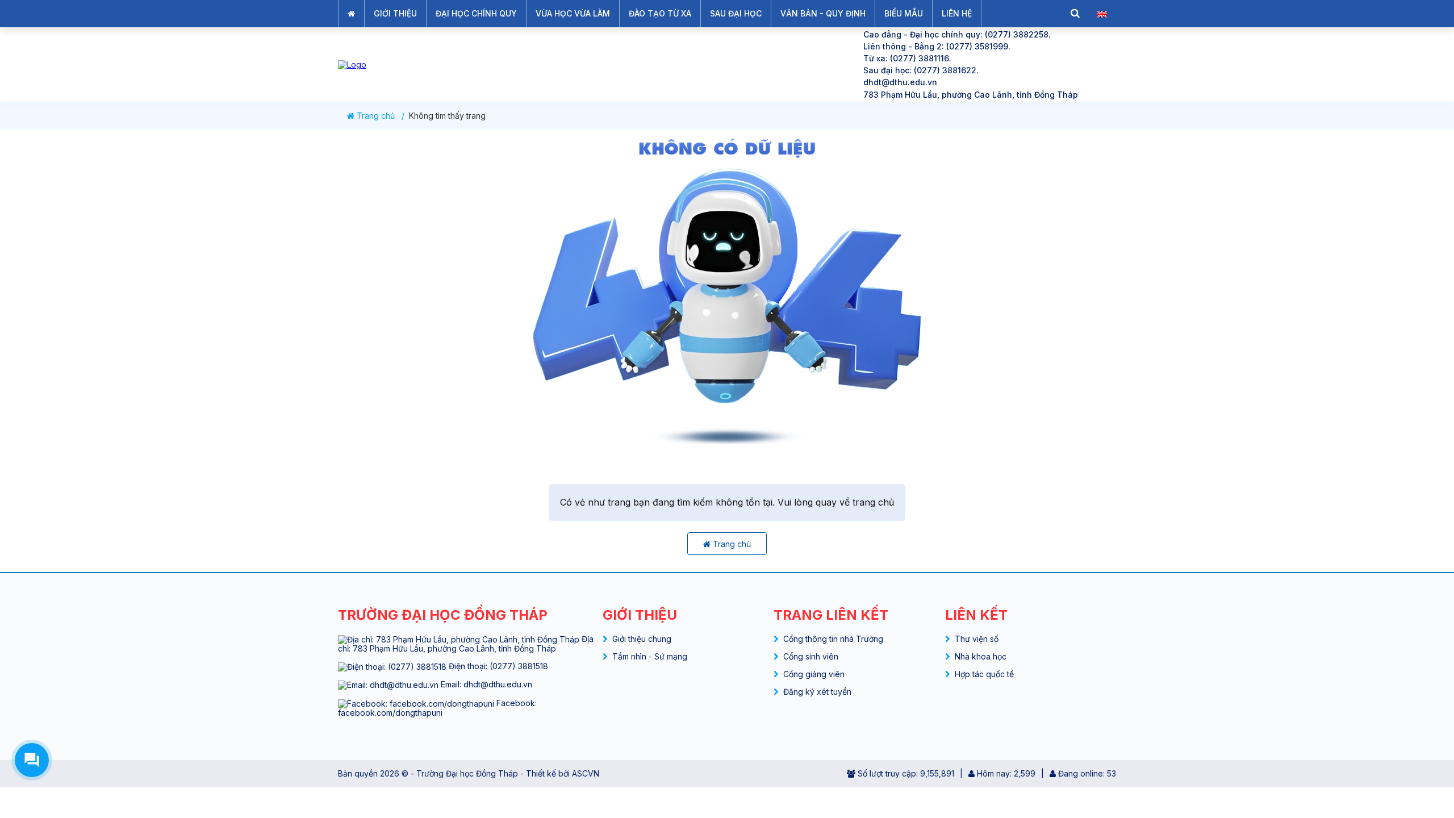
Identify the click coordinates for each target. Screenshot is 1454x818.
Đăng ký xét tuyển (817, 691)
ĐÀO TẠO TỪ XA (660, 13)
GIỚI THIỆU (395, 13)
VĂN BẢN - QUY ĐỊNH (823, 13)
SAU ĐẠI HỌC (736, 13)
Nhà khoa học (980, 656)
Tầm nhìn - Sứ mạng (649, 656)
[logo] (591, 64)
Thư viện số (976, 639)
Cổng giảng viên (814, 674)
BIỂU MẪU (903, 13)
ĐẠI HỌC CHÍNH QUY (476, 13)
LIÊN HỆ (957, 13)
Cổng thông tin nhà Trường (833, 639)
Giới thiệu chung (641, 639)
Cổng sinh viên (810, 656)
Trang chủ (374, 115)
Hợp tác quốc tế (984, 674)
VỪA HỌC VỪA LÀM (573, 13)
